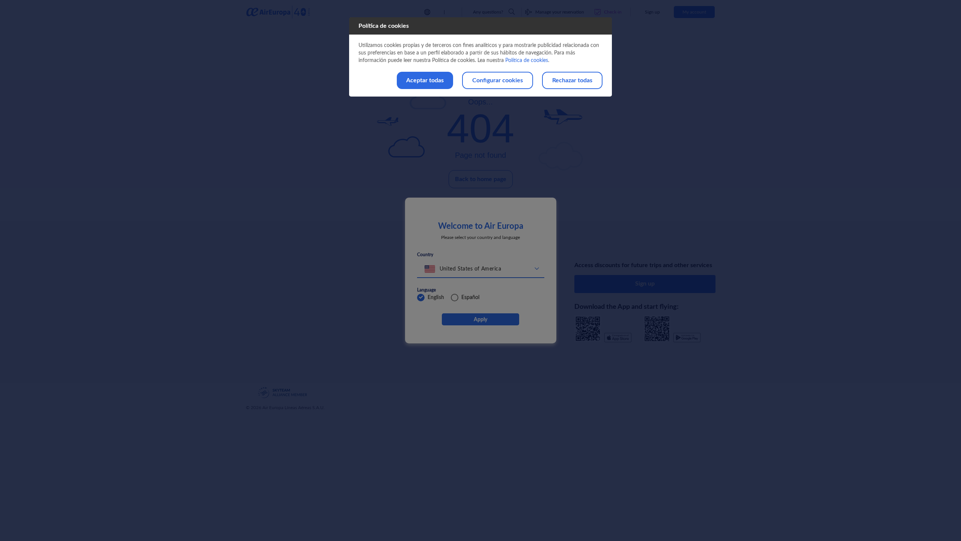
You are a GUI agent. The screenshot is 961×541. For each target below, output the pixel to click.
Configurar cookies (497, 80)
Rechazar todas (572, 80)
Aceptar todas (425, 80)
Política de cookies (526, 60)
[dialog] (480, 57)
